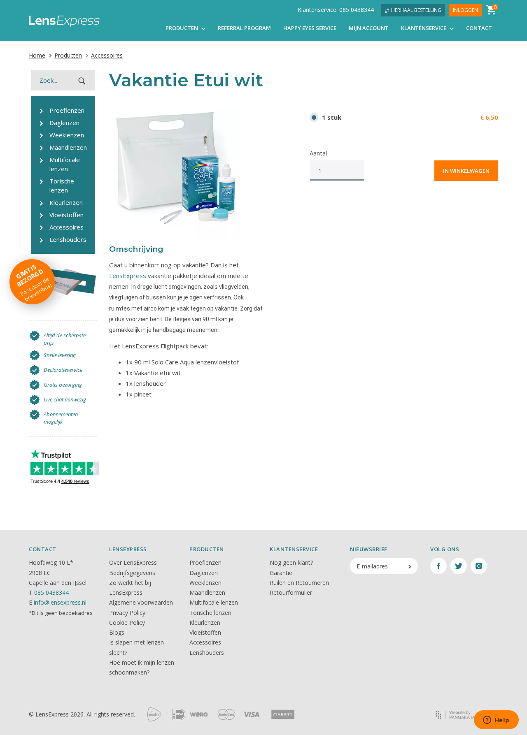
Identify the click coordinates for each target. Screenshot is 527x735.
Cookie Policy (127, 622)
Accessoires (107, 55)
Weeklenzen (205, 583)
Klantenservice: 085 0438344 (336, 10)
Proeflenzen (205, 562)
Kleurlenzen (204, 622)
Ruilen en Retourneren (299, 583)
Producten (182, 28)
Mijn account (369, 28)
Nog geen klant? (291, 562)
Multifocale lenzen (213, 602)
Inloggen (465, 10)
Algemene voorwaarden (141, 602)
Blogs (116, 632)
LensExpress (127, 275)
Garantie (281, 573)
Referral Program (244, 28)
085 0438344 (51, 592)
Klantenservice (424, 28)
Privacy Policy (127, 613)
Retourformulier (291, 592)
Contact (479, 28)
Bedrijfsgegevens (132, 573)
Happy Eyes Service (309, 28)
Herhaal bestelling (416, 10)
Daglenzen (203, 573)
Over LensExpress (133, 562)
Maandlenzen (207, 592)
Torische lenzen (210, 613)
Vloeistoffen (205, 632)
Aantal (318, 153)
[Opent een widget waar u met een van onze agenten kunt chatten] (496, 720)
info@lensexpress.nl (60, 602)
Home (37, 55)
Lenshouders (206, 652)
